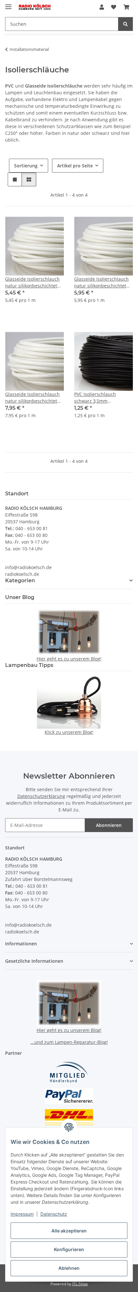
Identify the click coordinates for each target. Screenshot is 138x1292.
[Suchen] (125, 24)
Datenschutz (53, 1214)
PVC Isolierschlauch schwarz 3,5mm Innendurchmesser (95, 397)
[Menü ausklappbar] (8, 4)
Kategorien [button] (20, 580)
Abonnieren (109, 825)
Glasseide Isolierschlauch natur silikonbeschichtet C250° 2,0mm (32, 282)
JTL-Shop (80, 1284)
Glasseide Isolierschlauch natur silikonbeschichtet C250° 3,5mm (32, 397)
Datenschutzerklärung (41, 796)
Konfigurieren (69, 1249)
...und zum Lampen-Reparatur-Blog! (69, 1042)
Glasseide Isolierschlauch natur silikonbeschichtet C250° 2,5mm (101, 282)
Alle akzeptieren (69, 1230)
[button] (102, 7)
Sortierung (26, 166)
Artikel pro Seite (75, 166)
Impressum (22, 1214)
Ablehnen (69, 1268)
